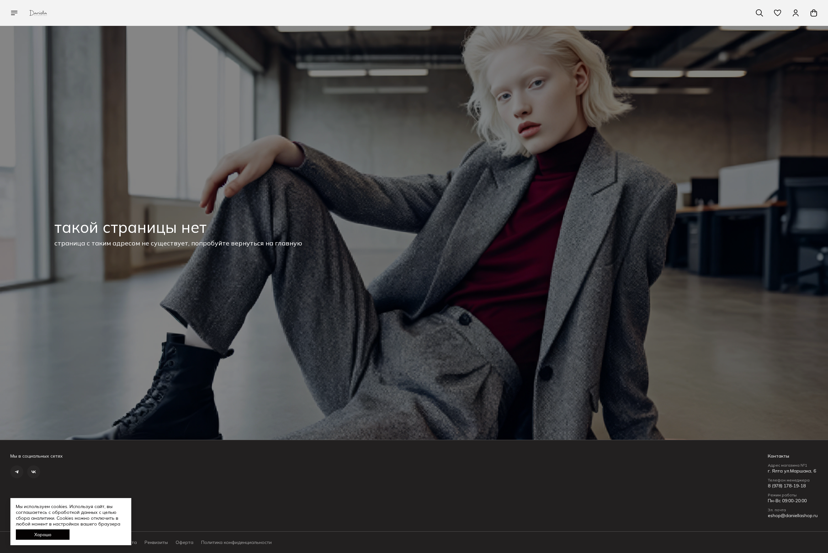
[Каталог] (14, 13)
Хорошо (42, 534)
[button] (777, 13)
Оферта (184, 542)
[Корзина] (814, 13)
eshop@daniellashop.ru (793, 515)
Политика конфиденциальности (236, 542)
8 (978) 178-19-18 (787, 486)
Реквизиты (156, 542)
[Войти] (796, 13)
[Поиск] (759, 13)
